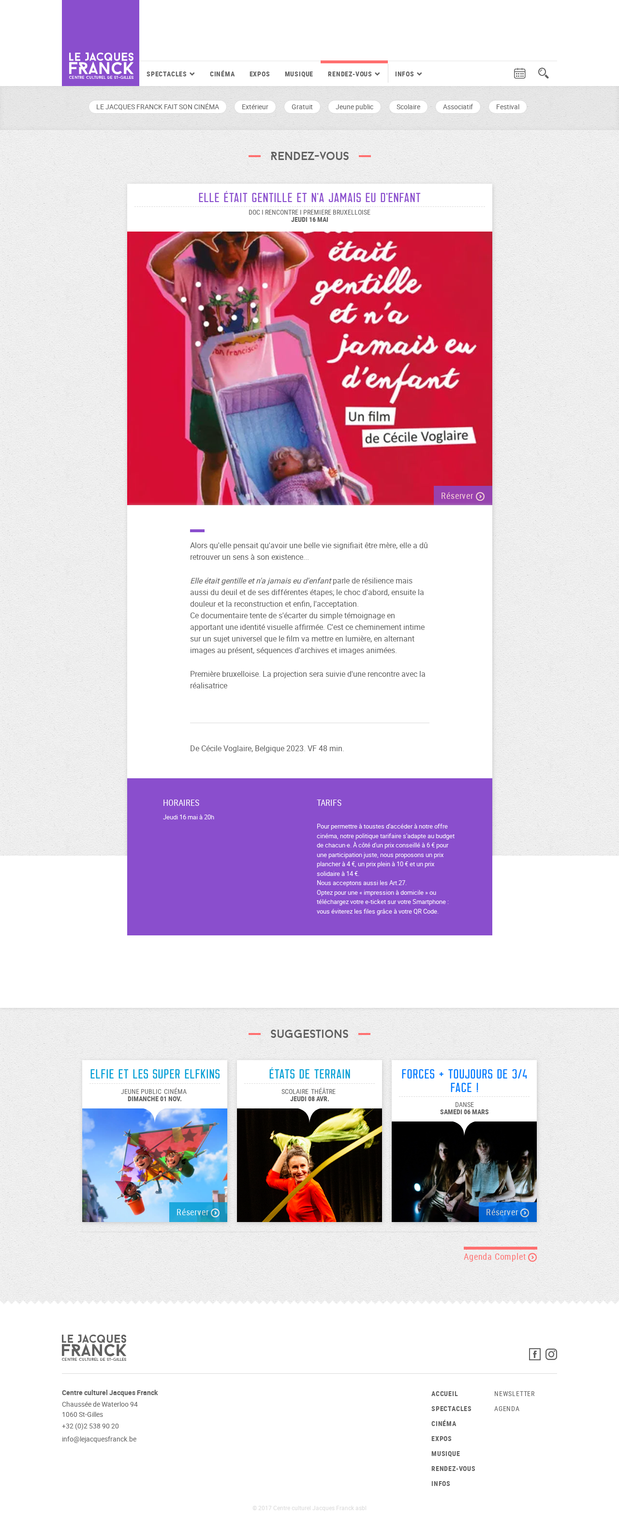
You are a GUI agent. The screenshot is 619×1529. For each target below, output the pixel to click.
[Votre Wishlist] (501, 73)
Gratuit (302, 106)
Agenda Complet (496, 1256)
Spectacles (451, 1408)
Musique (299, 73)
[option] (309, 363)
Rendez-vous (453, 1468)
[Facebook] (537, 1357)
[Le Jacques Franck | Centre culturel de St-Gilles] (100, 43)
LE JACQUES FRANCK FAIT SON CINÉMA (157, 106)
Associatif (458, 106)
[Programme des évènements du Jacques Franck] (520, 73)
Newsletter (514, 1393)
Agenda (507, 1408)
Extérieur (255, 106)
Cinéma (222, 73)
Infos (441, 1483)
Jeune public (354, 106)
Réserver (458, 495)
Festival (507, 106)
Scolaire (408, 106)
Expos (260, 73)
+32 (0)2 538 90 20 (90, 1425)
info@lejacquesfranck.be (99, 1438)
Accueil (444, 1393)
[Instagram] (551, 1357)
